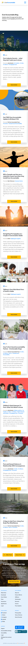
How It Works (4, 597)
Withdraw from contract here (6, 638)
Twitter (3, 615)
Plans (2, 599)
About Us (17, 592)
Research (17, 601)
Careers (16, 603)
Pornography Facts (13, 64)
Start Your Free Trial (14, 581)
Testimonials (18, 599)
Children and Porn (18, 410)
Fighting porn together (16, 238)
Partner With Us (18, 595)
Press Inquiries (18, 605)
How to (10, 353)
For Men (22, 63)
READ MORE (14, 85)
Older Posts (9, 555)
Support (3, 628)
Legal (2, 635)
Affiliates (17, 597)
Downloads (3, 595)
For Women (5, 64)
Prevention (5, 123)
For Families (16, 63)
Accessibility (4, 633)
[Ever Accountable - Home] (8, 2)
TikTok (3, 621)
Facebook (4, 612)
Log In (2, 605)
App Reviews (4, 603)
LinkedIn (4, 619)
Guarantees (3, 601)
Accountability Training (6, 630)
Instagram (4, 617)
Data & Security (18, 617)
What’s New (3, 592)
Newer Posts (19, 555)
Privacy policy (18, 612)
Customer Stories (19, 181)
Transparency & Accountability (15, 123)
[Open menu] (25, 2)
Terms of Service (18, 615)
